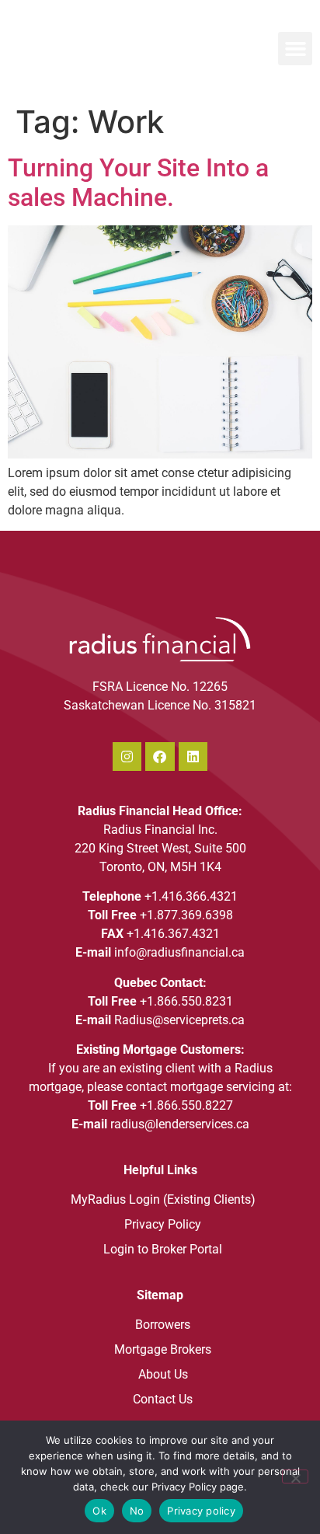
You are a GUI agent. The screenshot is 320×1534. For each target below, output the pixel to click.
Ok (99, 1510)
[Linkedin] (193, 756)
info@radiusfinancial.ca (179, 952)
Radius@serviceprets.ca (179, 1020)
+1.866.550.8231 (186, 1001)
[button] (295, 49)
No (137, 1510)
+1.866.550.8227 (186, 1105)
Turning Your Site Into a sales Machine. (138, 182)
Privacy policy (201, 1510)
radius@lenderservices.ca (179, 1124)
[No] (295, 1476)
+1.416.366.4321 (191, 896)
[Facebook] (159, 756)
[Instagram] (127, 756)
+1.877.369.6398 (186, 915)
